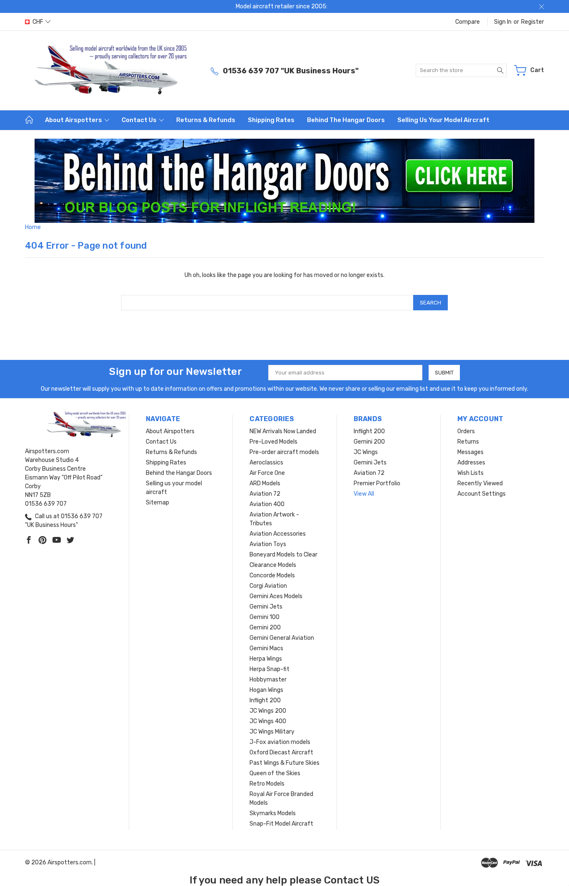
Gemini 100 (265, 617)
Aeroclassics (266, 462)
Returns (468, 441)
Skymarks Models (273, 813)
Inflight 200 (265, 700)
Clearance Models (273, 565)
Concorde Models (272, 575)
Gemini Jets (266, 606)
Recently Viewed (480, 483)
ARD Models (265, 483)
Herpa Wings (266, 658)
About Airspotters (74, 120)
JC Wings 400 (268, 721)
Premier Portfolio (377, 483)
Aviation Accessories (278, 533)
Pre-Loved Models (273, 441)
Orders (466, 431)
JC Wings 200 (268, 710)
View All (364, 493)
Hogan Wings (266, 690)
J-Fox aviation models (280, 742)
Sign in (503, 21)
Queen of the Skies (275, 773)
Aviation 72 (265, 493)
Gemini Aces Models (276, 596)
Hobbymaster (268, 679)
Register (532, 21)
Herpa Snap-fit (269, 669)
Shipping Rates (271, 120)
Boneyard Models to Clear (283, 554)
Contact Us (140, 120)
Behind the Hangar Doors (346, 120)
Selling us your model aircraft (443, 120)
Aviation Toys (268, 544)
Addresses (471, 462)
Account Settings (481, 493)
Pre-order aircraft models (284, 452)
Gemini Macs (266, 648)
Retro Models (267, 783)
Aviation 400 (267, 504)
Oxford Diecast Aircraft (281, 752)
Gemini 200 (265, 627)
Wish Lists (470, 473)
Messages (470, 452)
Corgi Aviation (268, 585)
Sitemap (157, 502)
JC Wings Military (272, 731)
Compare (467, 21)
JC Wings (366, 452)
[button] (285, 181)
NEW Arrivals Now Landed (283, 431)
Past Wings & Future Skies (284, 762)
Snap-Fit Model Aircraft (281, 823)
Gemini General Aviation (282, 637)
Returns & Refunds (205, 120)
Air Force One (267, 473)
